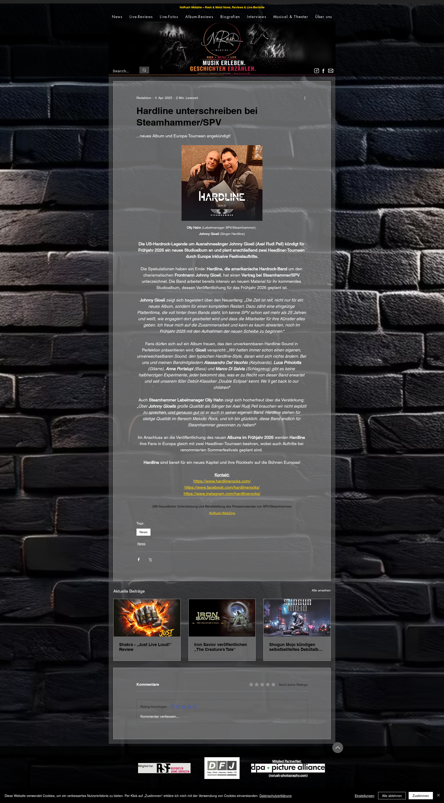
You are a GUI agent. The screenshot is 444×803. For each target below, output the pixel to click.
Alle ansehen (321, 590)
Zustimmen (421, 795)
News (143, 532)
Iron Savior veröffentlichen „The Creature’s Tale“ (220, 647)
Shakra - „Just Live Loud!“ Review (145, 647)
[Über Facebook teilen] (138, 559)
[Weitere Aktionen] (305, 98)
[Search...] (144, 70)
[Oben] (337, 747)
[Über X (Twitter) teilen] (150, 559)
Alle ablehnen (392, 795)
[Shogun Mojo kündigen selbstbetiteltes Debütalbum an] (297, 618)
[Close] (438, 795)
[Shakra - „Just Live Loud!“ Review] (147, 618)
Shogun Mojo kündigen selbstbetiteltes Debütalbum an (297, 647)
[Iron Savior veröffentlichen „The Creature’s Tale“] (222, 618)
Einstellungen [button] (364, 795)
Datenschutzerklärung (275, 795)
